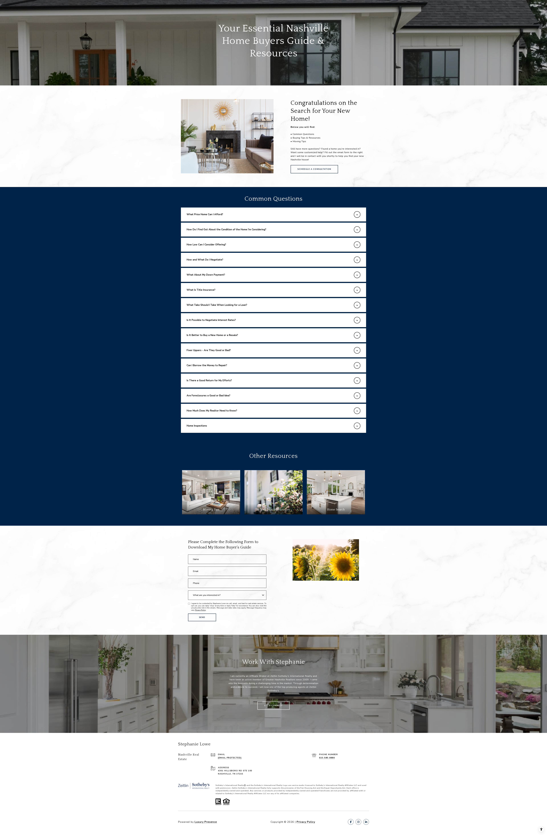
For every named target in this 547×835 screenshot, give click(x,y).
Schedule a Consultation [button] (314, 169)
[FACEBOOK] (351, 822)
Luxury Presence (206, 822)
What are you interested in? (207, 595)
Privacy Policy (200, 610)
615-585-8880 (327, 757)
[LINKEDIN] (366, 822)
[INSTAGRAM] (358, 822)
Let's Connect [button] (273, 705)
